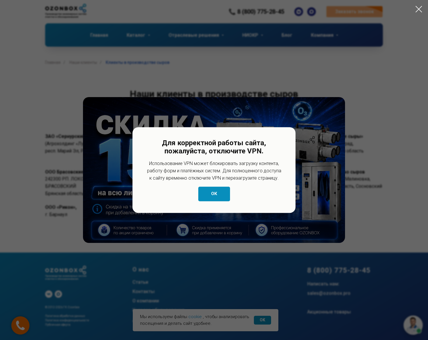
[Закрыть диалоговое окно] (419, 9)
